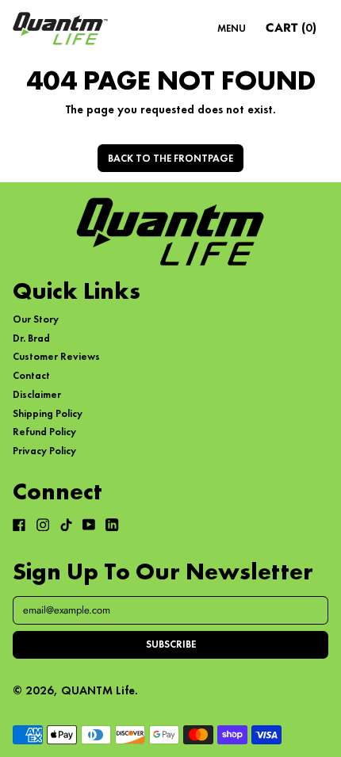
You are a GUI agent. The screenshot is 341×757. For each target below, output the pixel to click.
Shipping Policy (47, 413)
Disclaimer (37, 394)
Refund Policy (44, 431)
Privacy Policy (44, 450)
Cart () (290, 30)
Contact (31, 375)
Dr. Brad (31, 338)
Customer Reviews (56, 356)
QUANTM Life (98, 690)
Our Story (36, 319)
